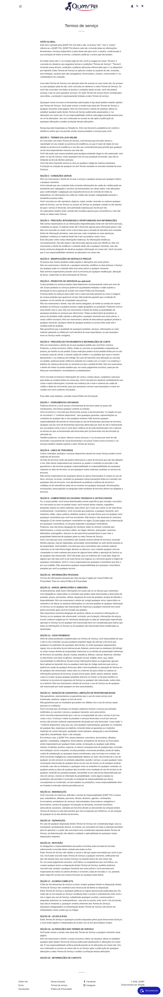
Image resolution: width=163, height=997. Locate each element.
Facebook (91, 982)
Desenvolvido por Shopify (133, 985)
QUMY (141, 982)
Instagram (90, 985)
